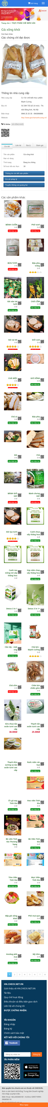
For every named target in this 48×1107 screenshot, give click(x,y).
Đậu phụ (36, 416)
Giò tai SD (12, 340)
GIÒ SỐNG (35, 378)
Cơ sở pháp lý (11, 179)
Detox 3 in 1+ (34, 608)
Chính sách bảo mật (14, 1033)
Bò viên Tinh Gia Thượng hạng (11, 842)
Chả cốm (13, 685)
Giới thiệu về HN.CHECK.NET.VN (19, 988)
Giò (15, 455)
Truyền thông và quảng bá (16, 185)
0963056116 (6, 1099)
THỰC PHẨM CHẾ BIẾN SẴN (23, 23)
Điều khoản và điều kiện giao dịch (20, 1001)
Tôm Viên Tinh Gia (13, 878)
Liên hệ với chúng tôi (14, 1006)
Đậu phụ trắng (36, 264)
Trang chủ (5, 23)
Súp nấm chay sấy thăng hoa (33, 571)
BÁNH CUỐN (11, 224)
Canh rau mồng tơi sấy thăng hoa (11, 573)
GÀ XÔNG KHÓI (17, 124)
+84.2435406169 (17, 1097)
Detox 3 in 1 (11, 608)
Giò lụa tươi (11, 532)
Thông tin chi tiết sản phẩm (16, 173)
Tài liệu (7, 992)
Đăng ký (8, 1028)
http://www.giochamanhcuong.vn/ (34, 118)
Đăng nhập (9, 1024)
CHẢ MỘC (12, 378)
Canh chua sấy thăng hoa (33, 533)
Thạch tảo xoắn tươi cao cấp (33, 726)
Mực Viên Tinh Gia (35, 878)
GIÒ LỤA (36, 340)
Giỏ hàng (34, 3)
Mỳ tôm (36, 954)
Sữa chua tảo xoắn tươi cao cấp (10, 726)
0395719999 (36, 1097)
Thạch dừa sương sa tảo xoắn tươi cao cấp (10, 766)
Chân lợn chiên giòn (35, 686)
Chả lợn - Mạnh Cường (34, 648)
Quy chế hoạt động (13, 997)
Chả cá (14, 416)
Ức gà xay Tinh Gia (12, 801)
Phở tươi (35, 224)
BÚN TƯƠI (12, 263)
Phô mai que (34, 915)
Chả (38, 455)
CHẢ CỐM (35, 301)
